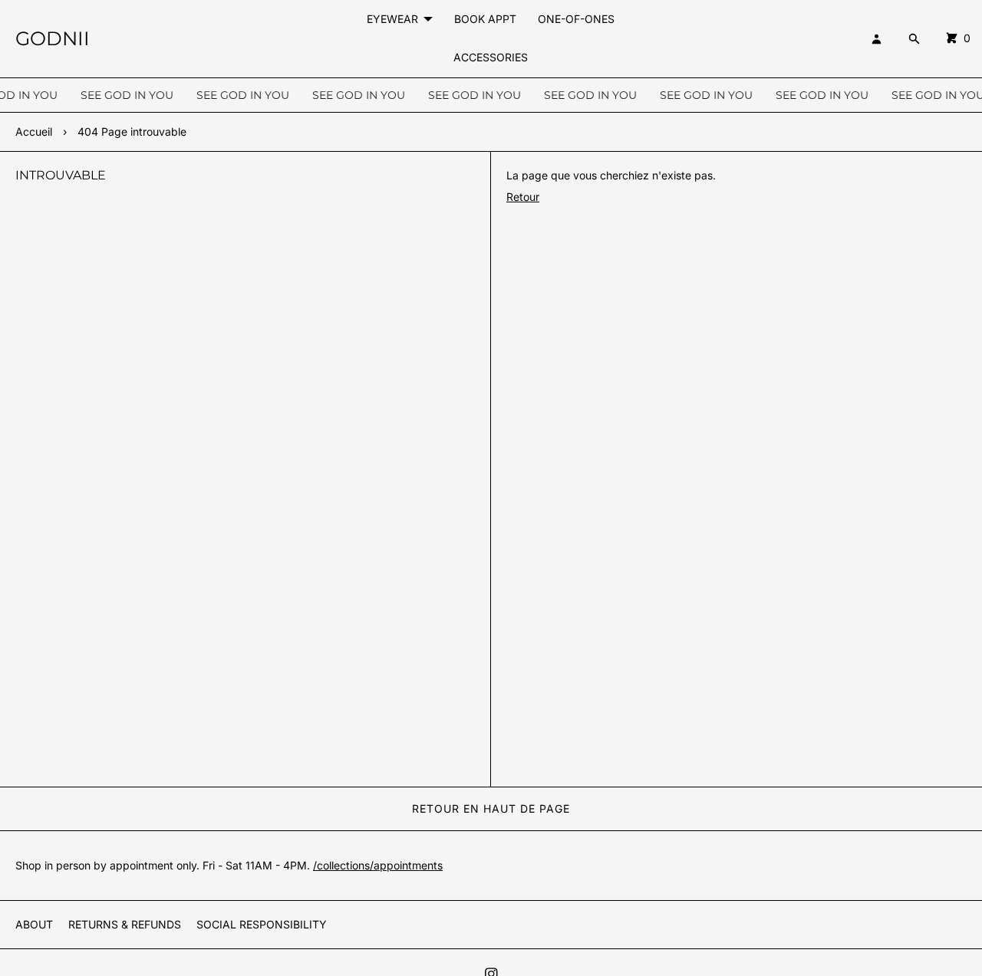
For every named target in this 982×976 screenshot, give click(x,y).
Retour (522, 196)
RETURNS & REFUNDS (124, 924)
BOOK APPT (485, 18)
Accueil (33, 131)
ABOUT (34, 924)
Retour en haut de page (491, 808)
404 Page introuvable (131, 131)
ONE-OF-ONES (576, 18)
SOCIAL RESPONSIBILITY (261, 924)
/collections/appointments (378, 865)
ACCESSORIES (490, 57)
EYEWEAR (392, 18)
